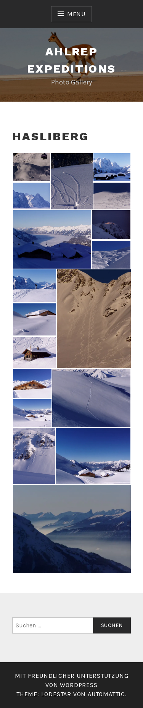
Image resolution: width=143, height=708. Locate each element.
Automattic (106, 694)
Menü (76, 14)
